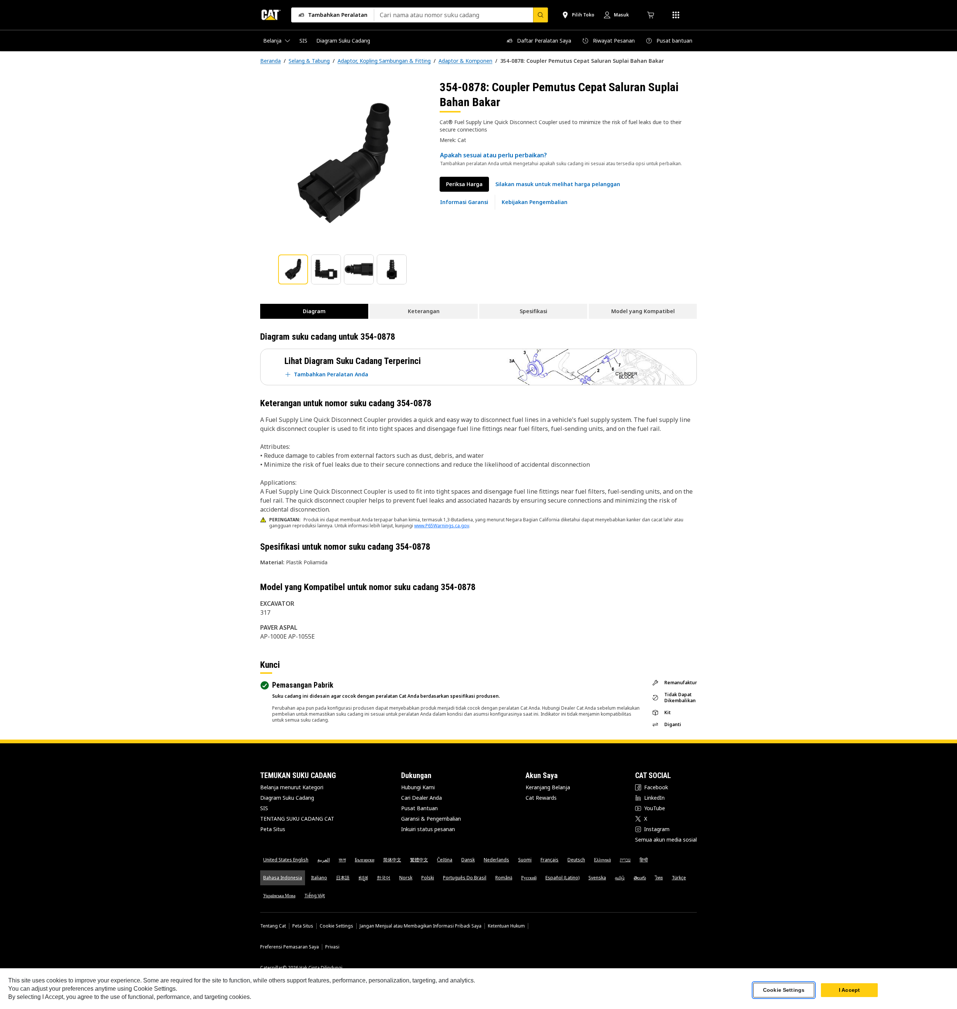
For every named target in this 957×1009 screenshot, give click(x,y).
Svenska (597, 877)
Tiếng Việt (314, 895)
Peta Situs (272, 829)
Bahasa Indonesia (282, 877)
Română (503, 877)
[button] (558, 184)
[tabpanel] (344, 163)
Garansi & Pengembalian (431, 818)
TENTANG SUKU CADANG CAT (297, 818)
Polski (427, 877)
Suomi (525, 860)
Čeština (444, 860)
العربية (323, 860)
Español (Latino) (562, 877)
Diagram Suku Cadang (287, 797)
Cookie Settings (336, 926)
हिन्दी (644, 860)
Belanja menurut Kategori (291, 787)
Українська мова (279, 895)
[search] (540, 14)
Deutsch (576, 860)
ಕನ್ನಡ (363, 877)
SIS (264, 808)
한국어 (383, 877)
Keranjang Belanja (548, 787)
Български (364, 860)
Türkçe (679, 877)
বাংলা (342, 860)
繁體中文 (419, 860)
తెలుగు (640, 877)
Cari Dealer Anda (421, 797)
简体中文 (392, 860)
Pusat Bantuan (419, 808)
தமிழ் (620, 877)
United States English (285, 860)
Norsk (405, 877)
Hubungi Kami (418, 787)
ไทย (659, 877)
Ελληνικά (602, 860)
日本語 (343, 877)
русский (528, 877)
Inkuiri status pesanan (428, 829)
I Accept (849, 990)
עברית (625, 860)
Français (549, 860)
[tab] (293, 269)
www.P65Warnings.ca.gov (441, 525)
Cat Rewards (541, 797)
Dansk (468, 860)
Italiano (319, 877)
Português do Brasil (464, 877)
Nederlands (496, 860)
